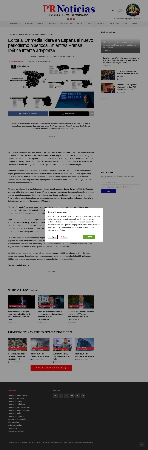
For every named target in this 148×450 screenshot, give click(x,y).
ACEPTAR (89, 237)
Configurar (52, 237)
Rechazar (64, 237)
